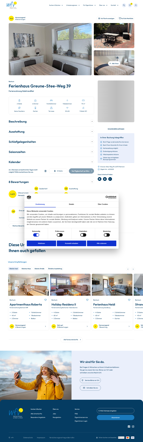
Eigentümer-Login (81, 421)
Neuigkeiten (57, 417)
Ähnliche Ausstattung (55, 269)
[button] (99, 179)
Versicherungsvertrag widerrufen (61, 437)
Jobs (54, 414)
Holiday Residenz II (64, 304)
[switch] (60, 235)
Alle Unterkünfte (36, 414)
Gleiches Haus (26, 269)
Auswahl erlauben (71, 243)
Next (45, 286)
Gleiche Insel (13, 269)
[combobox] (124, 5)
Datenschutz (28, 437)
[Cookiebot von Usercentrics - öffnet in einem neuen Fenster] (107, 197)
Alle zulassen (101, 243)
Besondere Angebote (38, 417)
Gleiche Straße (39, 269)
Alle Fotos (115, 63)
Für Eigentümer (88, 5)
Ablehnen (41, 243)
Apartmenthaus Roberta (26, 304)
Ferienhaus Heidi (104, 304)
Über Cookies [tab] (103, 204)
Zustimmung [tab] (40, 204)
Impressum (41, 437)
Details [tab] (71, 204)
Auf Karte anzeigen (107, 18)
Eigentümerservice (81, 417)
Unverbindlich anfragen (116, 129)
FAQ (76, 414)
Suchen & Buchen (54, 5)
